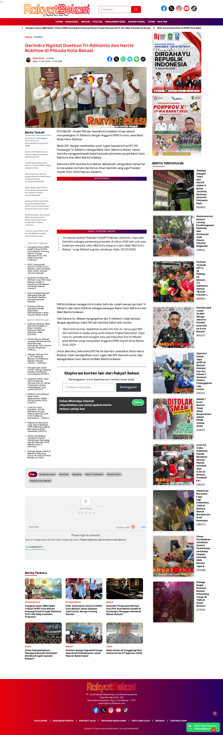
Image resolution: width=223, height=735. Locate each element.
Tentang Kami (178, 720)
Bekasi (85, 21)
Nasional (72, 21)
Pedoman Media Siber (113, 720)
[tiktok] (194, 10)
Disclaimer (40, 720)
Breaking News (47, 474)
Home (59, 21)
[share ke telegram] (130, 61)
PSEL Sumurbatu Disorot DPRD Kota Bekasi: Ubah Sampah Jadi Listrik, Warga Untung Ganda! (38, 268)
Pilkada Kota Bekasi (40, 480)
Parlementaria (115, 21)
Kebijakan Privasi (63, 720)
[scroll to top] (213, 730)
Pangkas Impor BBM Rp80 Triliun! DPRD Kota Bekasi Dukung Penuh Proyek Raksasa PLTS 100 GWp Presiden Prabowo (88, 28)
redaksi (160, 720)
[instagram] (179, 10)
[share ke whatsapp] (123, 61)
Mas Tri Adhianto (94, 474)
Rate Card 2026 (141, 720)
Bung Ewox (38, 58)
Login (143, 526)
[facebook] (164, 10)
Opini (151, 21)
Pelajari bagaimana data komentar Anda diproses (103, 539)
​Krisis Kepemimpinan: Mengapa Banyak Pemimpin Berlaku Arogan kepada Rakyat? (38, 297)
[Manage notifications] (215, 713)
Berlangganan (128, 387)
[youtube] (187, 10)
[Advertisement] (102, 277)
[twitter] (172, 10)
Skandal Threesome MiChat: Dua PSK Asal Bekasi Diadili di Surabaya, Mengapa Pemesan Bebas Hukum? (39, 283)
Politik (98, 21)
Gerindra (63, 474)
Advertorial (136, 21)
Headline (76, 474)
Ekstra (162, 21)
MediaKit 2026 (87, 720)
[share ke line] (137, 61)
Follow (138, 402)
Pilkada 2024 (114, 474)
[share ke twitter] (117, 61)
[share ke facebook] (110, 61)
